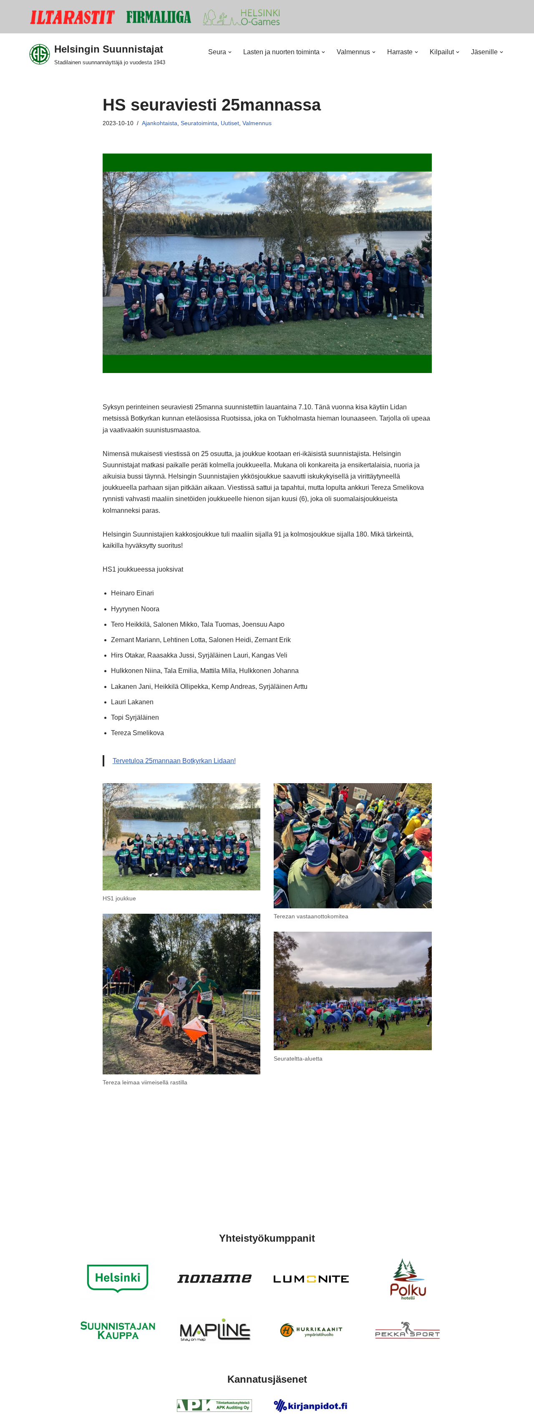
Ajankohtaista (159, 123)
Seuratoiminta (199, 123)
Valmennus (257, 123)
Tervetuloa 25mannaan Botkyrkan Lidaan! (174, 760)
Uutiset (230, 123)
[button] (230, 52)
